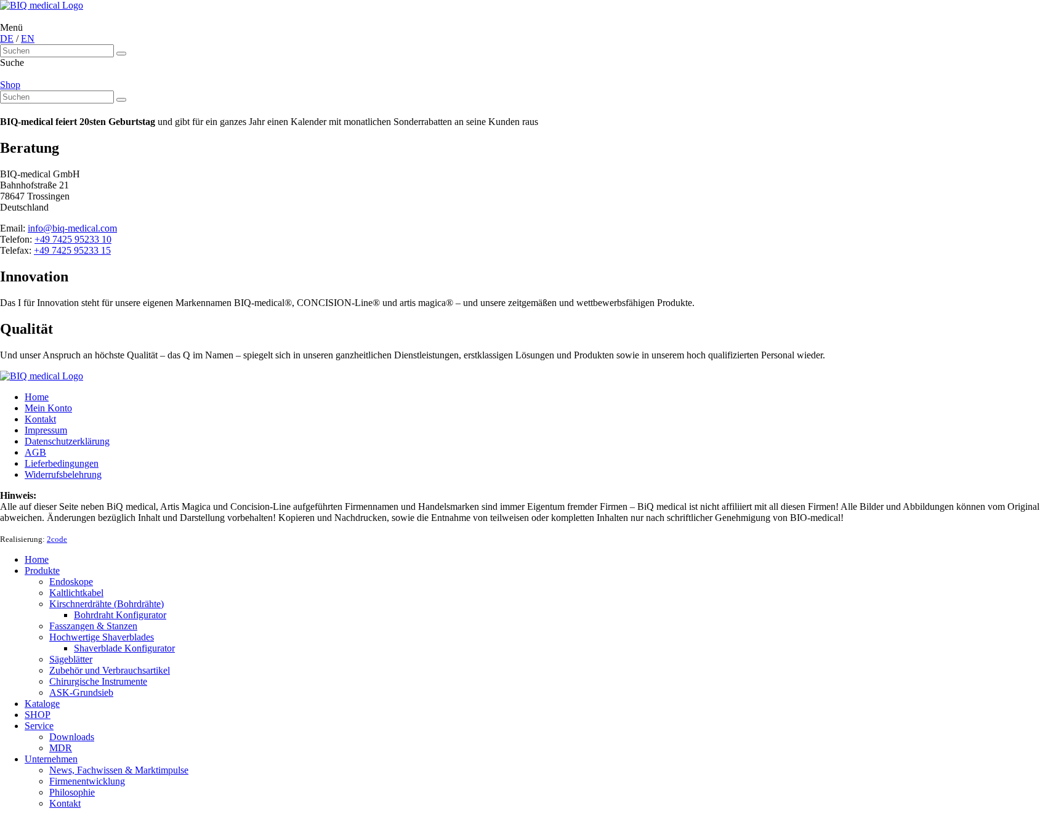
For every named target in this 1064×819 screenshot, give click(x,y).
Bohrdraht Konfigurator (120, 615)
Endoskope (71, 581)
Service (39, 725)
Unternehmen (51, 759)
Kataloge (42, 703)
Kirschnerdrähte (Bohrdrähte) (106, 604)
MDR (60, 748)
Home (37, 397)
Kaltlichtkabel (76, 592)
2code (57, 539)
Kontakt (40, 419)
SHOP (37, 714)
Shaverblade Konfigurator (124, 648)
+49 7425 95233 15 (72, 250)
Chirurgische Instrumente (98, 681)
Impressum (46, 430)
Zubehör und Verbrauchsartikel (109, 670)
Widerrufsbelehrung (63, 474)
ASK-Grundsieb (81, 692)
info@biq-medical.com (72, 228)
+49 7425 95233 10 (72, 239)
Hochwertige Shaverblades (101, 637)
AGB (35, 452)
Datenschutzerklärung (67, 441)
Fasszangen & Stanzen (93, 626)
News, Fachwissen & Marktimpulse (118, 770)
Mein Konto (48, 408)
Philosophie (72, 792)
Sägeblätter (70, 659)
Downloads (71, 737)
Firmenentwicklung (87, 781)
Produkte (42, 570)
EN (27, 38)
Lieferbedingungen (62, 463)
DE (7, 38)
